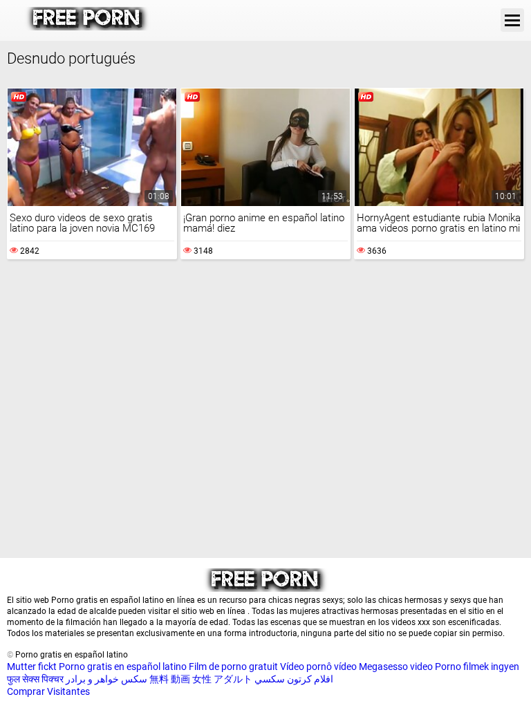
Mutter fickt (32, 666)
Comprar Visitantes (48, 691)
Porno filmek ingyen (477, 666)
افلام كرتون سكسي (293, 678)
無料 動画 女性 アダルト (200, 678)
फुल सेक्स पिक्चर (35, 678)
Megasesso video (396, 666)
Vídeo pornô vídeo (318, 666)
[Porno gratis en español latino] (87, 26)
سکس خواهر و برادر (106, 678)
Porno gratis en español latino (123, 666)
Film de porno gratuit (233, 666)
